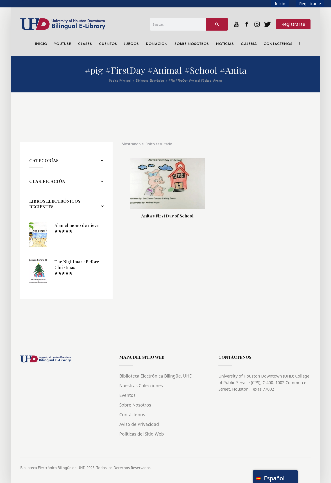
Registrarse (310, 3)
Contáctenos (132, 415)
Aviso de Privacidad (139, 424)
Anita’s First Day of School (167, 216)
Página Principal (120, 80)
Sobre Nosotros (135, 405)
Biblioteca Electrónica (150, 80)
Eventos (127, 395)
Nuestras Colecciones (141, 386)
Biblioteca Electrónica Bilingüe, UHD (156, 376)
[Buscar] (217, 24)
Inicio (280, 3)
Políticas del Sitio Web (141, 434)
